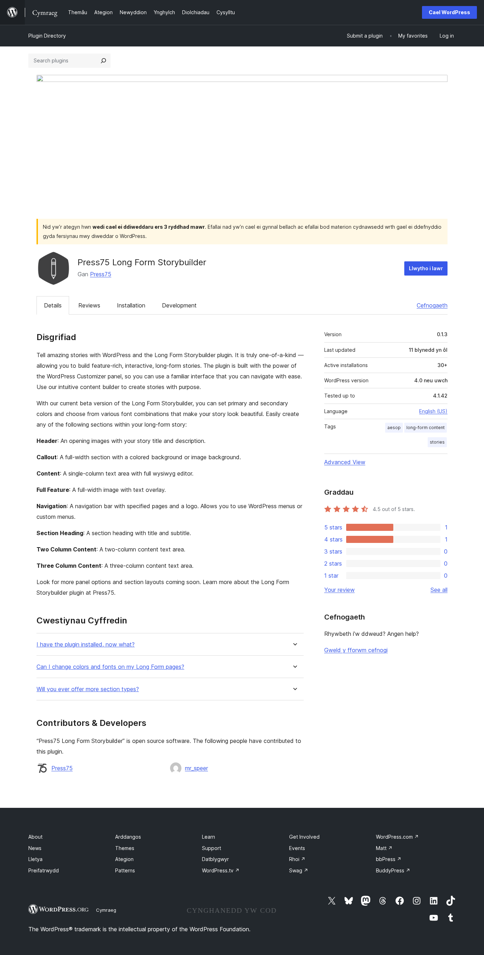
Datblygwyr (215, 859)
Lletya (35, 859)
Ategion (124, 859)
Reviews (89, 305)
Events (297, 848)
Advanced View (344, 462)
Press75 (100, 274)
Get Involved (304, 837)
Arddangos (128, 837)
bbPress (388, 859)
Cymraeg (106, 910)
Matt (384, 848)
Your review (339, 589)
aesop (394, 427)
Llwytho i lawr (426, 268)
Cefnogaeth (432, 305)
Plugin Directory (47, 36)
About (35, 837)
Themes (124, 848)
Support (211, 848)
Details (53, 305)
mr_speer (196, 768)
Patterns (125, 870)
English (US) (433, 411)
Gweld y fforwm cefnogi (356, 650)
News (34, 848)
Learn (208, 837)
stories (437, 442)
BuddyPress (393, 870)
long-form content (425, 427)
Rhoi (297, 859)
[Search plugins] (103, 61)
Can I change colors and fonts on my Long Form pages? (110, 666)
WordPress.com (397, 837)
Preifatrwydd (43, 870)
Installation (131, 305)
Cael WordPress (449, 12)
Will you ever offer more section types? (87, 689)
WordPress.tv (221, 870)
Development (179, 305)
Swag (298, 870)
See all (439, 589)
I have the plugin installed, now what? (85, 644)
